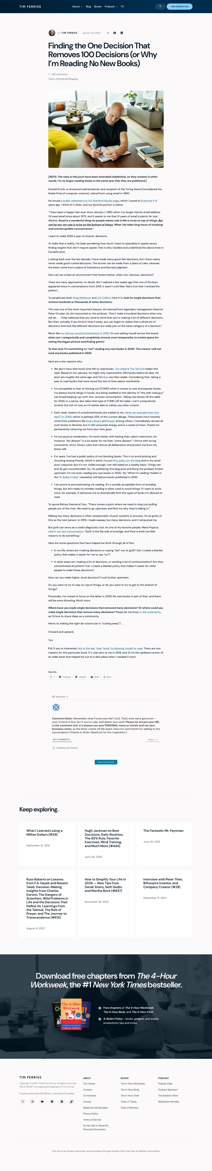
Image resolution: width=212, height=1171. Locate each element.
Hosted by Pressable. (64, 1093)
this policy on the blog (126, 460)
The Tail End (137, 369)
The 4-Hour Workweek (133, 1083)
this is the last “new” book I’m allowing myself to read (110, 648)
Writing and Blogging (67, 78)
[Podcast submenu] (117, 6)
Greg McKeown (82, 298)
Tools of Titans (128, 1101)
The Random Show (168, 1095)
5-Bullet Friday (69, 477)
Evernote (146, 200)
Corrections (89, 1095)
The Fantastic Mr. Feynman (163, 831)
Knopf (110, 421)
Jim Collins (103, 298)
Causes (87, 1101)
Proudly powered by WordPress (35, 1093)
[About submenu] (82, 6)
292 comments (59, 74)
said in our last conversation (65, 531)
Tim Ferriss (89, 1083)
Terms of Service (92, 1119)
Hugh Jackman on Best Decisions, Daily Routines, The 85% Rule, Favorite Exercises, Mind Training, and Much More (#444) (104, 838)
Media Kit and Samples (95, 1107)
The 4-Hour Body (130, 1089)
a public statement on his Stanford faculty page (90, 200)
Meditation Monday (168, 1101)
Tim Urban (121, 369)
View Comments (106, 762)
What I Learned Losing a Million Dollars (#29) (44, 833)
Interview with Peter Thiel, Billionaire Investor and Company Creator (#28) (163, 883)
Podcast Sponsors (168, 1089)
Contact (87, 1089)
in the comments (150, 612)
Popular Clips (165, 1083)
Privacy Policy (90, 1113)
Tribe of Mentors (129, 1107)
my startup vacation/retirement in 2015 (84, 333)
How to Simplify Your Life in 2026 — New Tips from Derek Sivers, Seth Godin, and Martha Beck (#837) (105, 885)
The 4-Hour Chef (130, 1095)
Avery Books (93, 421)
